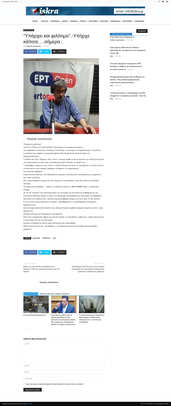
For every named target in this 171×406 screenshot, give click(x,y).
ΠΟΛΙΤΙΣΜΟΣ (93, 21)
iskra (111, 56)
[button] (63, 232)
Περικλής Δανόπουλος (33, 46)
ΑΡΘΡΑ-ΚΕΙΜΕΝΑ (28, 30)
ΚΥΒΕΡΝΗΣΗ (46, 238)
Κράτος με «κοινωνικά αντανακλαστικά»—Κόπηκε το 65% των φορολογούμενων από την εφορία (41, 269)
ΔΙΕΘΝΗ (64, 21)
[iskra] (85, 11)
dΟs (30, 404)
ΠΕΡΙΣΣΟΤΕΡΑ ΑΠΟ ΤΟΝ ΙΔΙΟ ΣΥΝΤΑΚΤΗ (54, 294)
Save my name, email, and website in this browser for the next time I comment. (55, 384)
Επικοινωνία (139, 21)
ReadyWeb (24, 404)
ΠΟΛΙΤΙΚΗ (44, 21)
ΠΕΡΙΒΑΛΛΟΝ (115, 21)
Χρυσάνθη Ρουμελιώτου (118, 69)
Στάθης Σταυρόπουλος (117, 40)
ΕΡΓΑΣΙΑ (83, 21)
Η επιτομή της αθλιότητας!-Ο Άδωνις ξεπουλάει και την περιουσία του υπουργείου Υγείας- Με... (128, 50)
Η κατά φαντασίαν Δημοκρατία (34, 315)
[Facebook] (159, 1)
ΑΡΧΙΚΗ (35, 21)
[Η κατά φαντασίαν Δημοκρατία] (36, 304)
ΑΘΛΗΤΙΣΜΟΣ (127, 21)
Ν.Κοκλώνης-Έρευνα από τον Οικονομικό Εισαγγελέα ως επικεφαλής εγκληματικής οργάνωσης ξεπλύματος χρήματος (88, 269)
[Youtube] (167, 1)
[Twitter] (163, 1)
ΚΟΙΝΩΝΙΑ (73, 21)
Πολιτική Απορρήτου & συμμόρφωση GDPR (155, 404)
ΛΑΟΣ (54, 238)
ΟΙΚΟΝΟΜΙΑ (55, 21)
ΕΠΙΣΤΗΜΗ (104, 21)
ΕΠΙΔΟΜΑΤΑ (36, 238)
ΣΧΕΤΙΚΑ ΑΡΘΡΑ (31, 294)
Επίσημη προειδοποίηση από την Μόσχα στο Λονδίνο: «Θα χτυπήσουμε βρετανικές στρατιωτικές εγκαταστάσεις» (127, 79)
